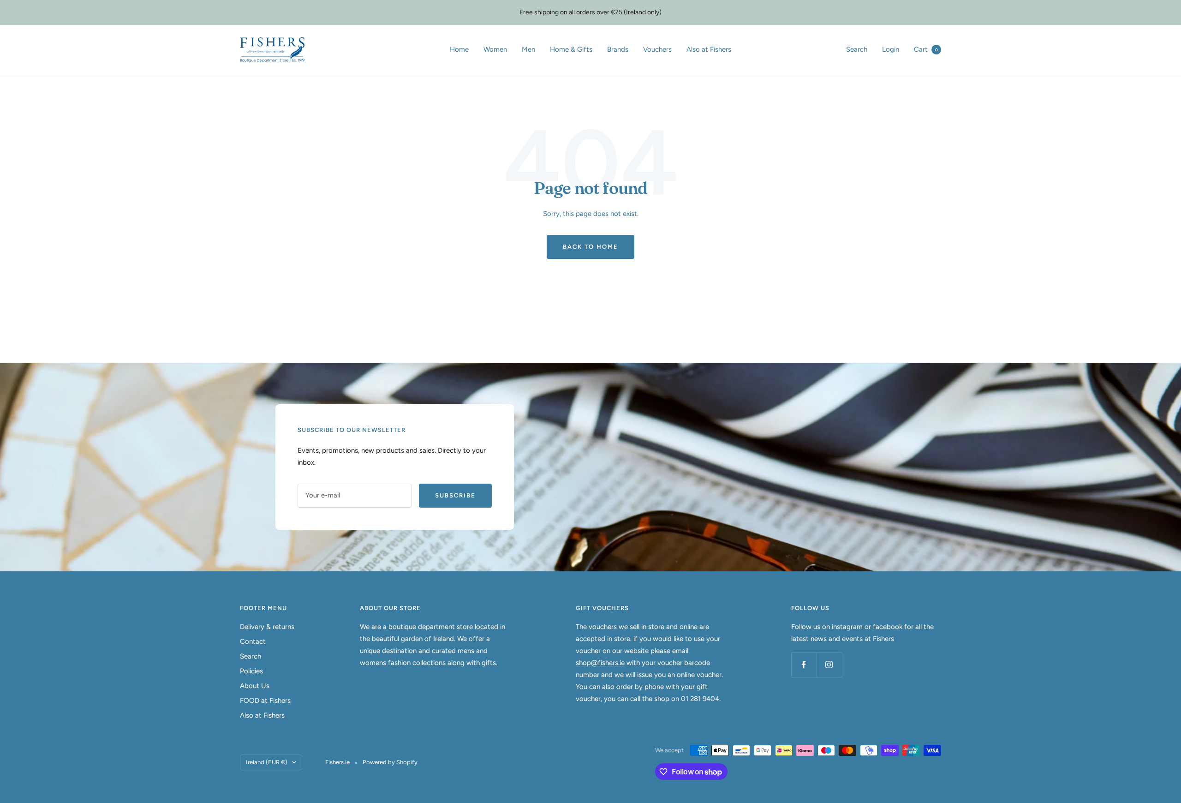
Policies (251, 671)
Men (528, 49)
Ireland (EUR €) (266, 762)
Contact (253, 641)
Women (495, 49)
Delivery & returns (267, 627)
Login (890, 49)
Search (856, 49)
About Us (254, 686)
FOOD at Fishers (265, 700)
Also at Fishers (708, 49)
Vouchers (657, 49)
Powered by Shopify (390, 762)
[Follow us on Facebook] (804, 664)
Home (459, 49)
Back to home (590, 246)
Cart (926, 49)
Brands (617, 49)
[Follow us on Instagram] (829, 664)
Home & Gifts (571, 49)
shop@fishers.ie (600, 663)
